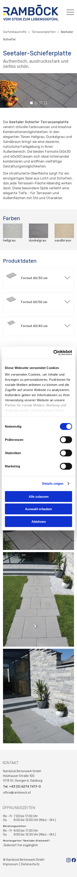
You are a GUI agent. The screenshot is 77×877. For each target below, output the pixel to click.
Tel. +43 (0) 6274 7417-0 (22, 786)
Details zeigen (52, 483)
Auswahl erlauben (38, 509)
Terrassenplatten (43, 32)
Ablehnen (38, 521)
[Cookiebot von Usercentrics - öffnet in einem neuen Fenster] (54, 353)
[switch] (66, 439)
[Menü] (70, 12)
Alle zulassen (39, 496)
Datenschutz (30, 864)
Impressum (10, 864)
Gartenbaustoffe (15, 32)
